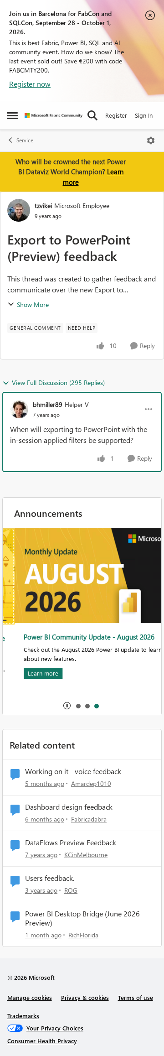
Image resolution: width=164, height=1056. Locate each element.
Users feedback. (49, 878)
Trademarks (23, 1016)
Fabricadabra (89, 819)
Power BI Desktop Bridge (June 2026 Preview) (82, 918)
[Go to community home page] (53, 115)
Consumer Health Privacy (42, 1041)
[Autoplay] (67, 705)
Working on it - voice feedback (73, 771)
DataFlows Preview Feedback (70, 842)
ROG (70, 890)
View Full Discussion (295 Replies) (58, 382)
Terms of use (135, 997)
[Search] (92, 115)
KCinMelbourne (86, 854)
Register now (30, 83)
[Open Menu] (150, 140)
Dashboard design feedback (69, 807)
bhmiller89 (47, 404)
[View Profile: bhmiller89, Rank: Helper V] (19, 409)
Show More (33, 304)
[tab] (77, 705)
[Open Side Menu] (12, 115)
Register (116, 115)
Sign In (144, 115)
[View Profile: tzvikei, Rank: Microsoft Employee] (18, 210)
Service (24, 140)
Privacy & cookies (85, 997)
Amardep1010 (91, 783)
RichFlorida (83, 935)
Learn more (31, 673)
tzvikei (43, 205)
